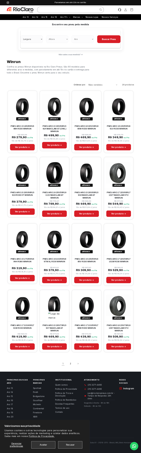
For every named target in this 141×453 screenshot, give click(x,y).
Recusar (70, 444)
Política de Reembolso (65, 400)
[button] (132, 10)
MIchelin (37, 404)
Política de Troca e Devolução (64, 394)
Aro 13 (10, 388)
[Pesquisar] (101, 10)
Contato (59, 412)
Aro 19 (10, 412)
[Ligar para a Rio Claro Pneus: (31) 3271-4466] (119, 10)
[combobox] (70, 10)
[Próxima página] (78, 364)
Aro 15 (10, 396)
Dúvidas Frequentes (64, 404)
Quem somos (61, 385)
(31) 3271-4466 (95, 385)
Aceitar (43, 444)
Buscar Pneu (109, 39)
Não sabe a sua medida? (70, 54)
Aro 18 (10, 408)
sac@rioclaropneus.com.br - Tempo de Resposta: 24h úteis (101, 396)
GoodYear (38, 400)
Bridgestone (39, 396)
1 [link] (63, 363)
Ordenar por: (80, 85)
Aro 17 (10, 404)
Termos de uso (62, 408)
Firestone (37, 412)
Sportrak (37, 388)
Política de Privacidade (66, 389)
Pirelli (35, 392)
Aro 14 (10, 392)
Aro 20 (10, 417)
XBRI (35, 417)
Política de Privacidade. (42, 436)
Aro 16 (10, 400)
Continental (38, 408)
